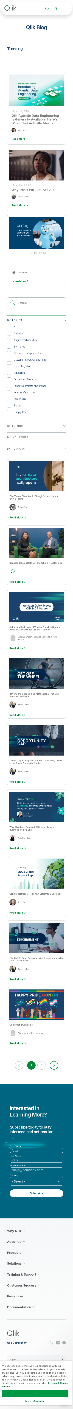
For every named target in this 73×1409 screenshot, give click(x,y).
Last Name (15, 1156)
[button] (54, 1065)
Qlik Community (17, 1342)
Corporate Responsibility (27, 353)
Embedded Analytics (25, 379)
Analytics (18, 333)
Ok (35, 1393)
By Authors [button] (16, 448)
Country (14, 1175)
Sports (17, 405)
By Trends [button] (15, 425)
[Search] (47, 9)
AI (15, 326)
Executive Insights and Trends (30, 385)
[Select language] (56, 9)
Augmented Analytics (25, 340)
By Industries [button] (17, 437)
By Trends (19, 346)
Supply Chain (21, 412)
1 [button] (31, 1065)
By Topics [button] (14, 320)
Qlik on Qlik (20, 398)
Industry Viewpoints (24, 392)
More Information (35, 1401)
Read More (16, 517)
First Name (15, 1146)
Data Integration (22, 366)
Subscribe (36, 1193)
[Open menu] (65, 9)
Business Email (18, 1165)
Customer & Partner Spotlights (30, 359)
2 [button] (41, 1065)
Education (19, 372)
